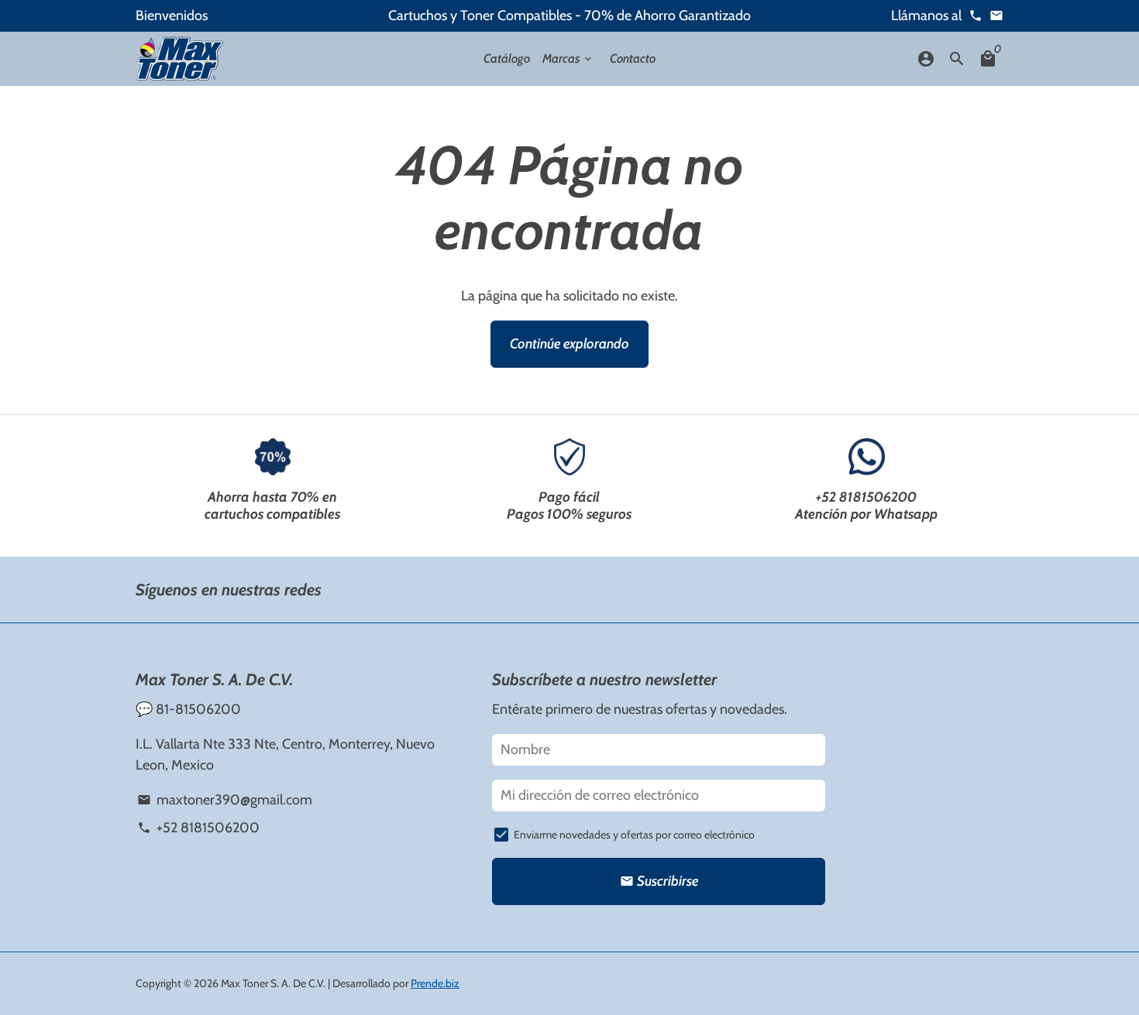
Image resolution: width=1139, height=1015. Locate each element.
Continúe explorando (569, 343)
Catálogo (506, 58)
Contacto (633, 58)
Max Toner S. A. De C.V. (273, 983)
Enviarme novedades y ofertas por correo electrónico (634, 835)
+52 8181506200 (866, 497)
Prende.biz (435, 983)
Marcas (568, 58)
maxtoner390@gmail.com (224, 799)
